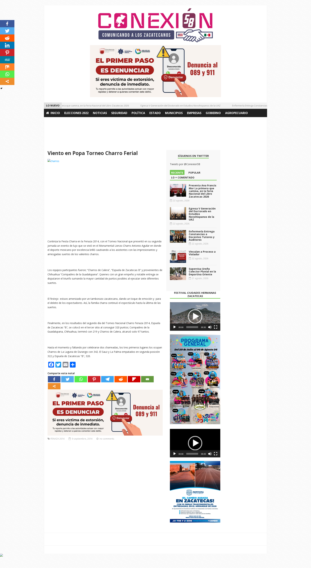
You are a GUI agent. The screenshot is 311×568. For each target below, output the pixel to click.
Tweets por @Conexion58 (185, 164)
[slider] (192, 327)
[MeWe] (7, 59)
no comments (107, 438)
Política (138, 113)
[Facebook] (54, 379)
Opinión (52, 121)
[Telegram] (107, 379)
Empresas (194, 113)
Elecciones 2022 (76, 113)
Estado (155, 113)
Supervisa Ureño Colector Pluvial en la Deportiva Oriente (202, 271)
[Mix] (7, 67)
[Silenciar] (210, 327)
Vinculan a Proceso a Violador (202, 253)
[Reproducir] (174, 327)
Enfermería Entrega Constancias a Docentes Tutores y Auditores (261, 105)
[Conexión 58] (155, 25)
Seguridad (119, 113)
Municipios (174, 113)
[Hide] (1, 88)
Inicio (55, 113)
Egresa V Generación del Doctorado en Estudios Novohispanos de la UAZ (175, 105)
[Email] (147, 379)
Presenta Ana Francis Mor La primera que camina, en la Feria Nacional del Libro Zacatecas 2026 (71, 105)
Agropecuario (236, 113)
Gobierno (213, 113)
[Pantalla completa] (215, 327)
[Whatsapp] (81, 379)
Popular (194, 172)
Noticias (100, 113)
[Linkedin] (7, 45)
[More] (54, 386)
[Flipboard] (134, 379)
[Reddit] (120, 379)
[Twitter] (67, 379)
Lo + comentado (182, 177)
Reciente (177, 172)
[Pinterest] (94, 379)
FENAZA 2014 (57, 438)
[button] (195, 316)
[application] (195, 316)
